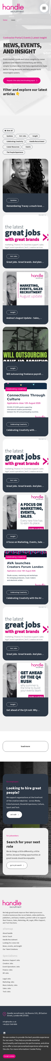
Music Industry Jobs (10, 985)
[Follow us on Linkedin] (4, 1033)
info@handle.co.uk (9, 1022)
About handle (8, 933)
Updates (10, 136)
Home (5, 20)
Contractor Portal (12, 37)
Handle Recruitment (36, 141)
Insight (35, 136)
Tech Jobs (7, 991)
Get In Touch (7, 936)
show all (10, 131)
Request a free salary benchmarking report (21, 80)
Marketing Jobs (8, 982)
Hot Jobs (22, 136)
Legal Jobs (7, 979)
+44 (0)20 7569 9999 (10, 1024)
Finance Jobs (8, 970)
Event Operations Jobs (11, 967)
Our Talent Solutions (10, 949)
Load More (25, 746)
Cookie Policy (35, 1049)
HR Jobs (6, 973)
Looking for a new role (11, 943)
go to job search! (16, 865)
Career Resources (13, 147)
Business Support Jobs (11, 960)
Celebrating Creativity (15, 141)
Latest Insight (39, 37)
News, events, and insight (12, 946)
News (13, 20)
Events (27, 37)
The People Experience (15, 152)
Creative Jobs (8, 963)
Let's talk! (13, 815)
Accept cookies (9, 1056)
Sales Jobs (7, 988)
